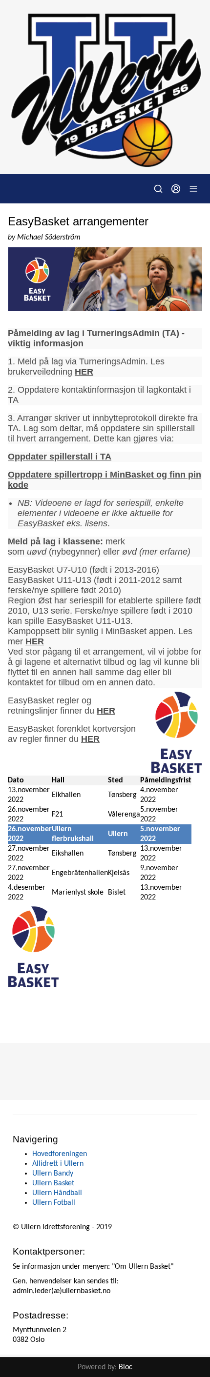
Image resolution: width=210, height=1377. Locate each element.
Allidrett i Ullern (58, 1164)
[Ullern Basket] (105, 87)
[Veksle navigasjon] (193, 189)
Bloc (125, 1367)
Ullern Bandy (52, 1173)
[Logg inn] (176, 189)
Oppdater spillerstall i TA (59, 456)
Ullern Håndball (57, 1193)
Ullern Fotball (53, 1203)
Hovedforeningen (59, 1154)
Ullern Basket (53, 1183)
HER (84, 372)
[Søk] (158, 189)
